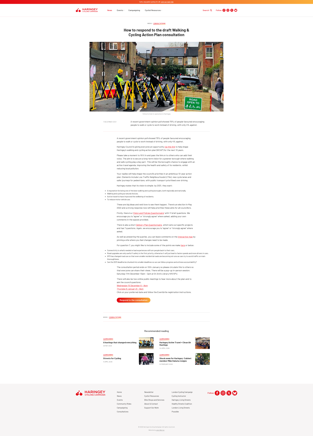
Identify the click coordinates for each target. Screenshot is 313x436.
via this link (170, 146)
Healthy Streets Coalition (182, 404)
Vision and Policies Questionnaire (148, 213)
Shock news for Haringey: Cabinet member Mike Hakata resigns (175, 359)
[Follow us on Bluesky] (235, 10)
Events (120, 10)
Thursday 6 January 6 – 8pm (130, 288)
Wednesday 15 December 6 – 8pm (132, 285)
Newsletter (148, 392)
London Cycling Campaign (182, 392)
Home (119, 392)
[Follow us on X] (231, 10)
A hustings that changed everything (120, 342)
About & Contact (151, 404)
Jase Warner (160, 430)
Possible (175, 411)
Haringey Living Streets (181, 400)
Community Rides (124, 404)
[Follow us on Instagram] (227, 10)
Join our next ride (167, 2)
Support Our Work (151, 407)
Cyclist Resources (153, 10)
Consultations (159, 23)
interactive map (185, 236)
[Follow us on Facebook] (224, 10)
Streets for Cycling (112, 358)
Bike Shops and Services (154, 400)
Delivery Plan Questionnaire (149, 224)
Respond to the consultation (133, 300)
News (109, 10)
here (183, 245)
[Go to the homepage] (87, 10)
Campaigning (134, 10)
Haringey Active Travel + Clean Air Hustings (175, 343)
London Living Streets (181, 407)
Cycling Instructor (179, 396)
